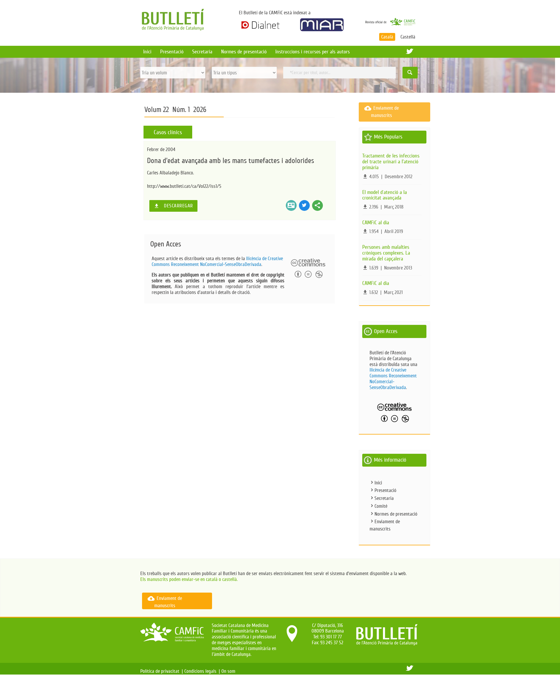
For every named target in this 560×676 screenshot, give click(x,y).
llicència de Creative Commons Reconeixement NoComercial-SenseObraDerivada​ (217, 261)
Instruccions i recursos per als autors (312, 51)
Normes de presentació (244, 51)
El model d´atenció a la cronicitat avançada (384, 195)
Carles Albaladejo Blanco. (170, 173)
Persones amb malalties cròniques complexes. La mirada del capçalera (386, 253)
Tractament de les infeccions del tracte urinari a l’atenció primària (390, 162)
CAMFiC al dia (375, 222)
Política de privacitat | (161, 671)
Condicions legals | (202, 671)
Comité (380, 506)
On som (229, 671)
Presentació (171, 51)
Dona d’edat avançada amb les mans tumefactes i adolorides (230, 160)
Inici (147, 51)
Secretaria (202, 51)
